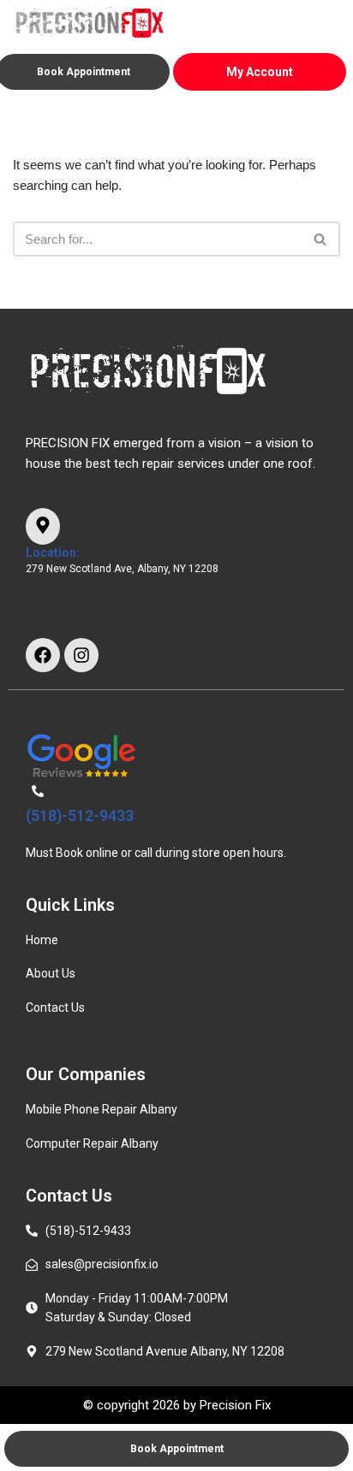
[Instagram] (81, 655)
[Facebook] (43, 655)
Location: (53, 552)
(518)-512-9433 (80, 815)
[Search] (321, 239)
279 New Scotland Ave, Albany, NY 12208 (122, 569)
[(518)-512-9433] (38, 792)
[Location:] (43, 526)
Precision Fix (235, 1405)
